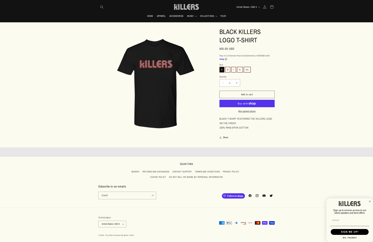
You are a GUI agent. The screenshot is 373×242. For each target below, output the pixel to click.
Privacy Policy (231, 171)
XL (240, 69)
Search (135, 171)
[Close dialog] (370, 201)
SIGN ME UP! (350, 232)
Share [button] (225, 137)
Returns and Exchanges (155, 171)
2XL (247, 69)
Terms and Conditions (207, 171)
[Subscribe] (152, 195)
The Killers (109, 235)
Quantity (223, 76)
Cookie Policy (158, 177)
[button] (101, 7)
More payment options (247, 111)
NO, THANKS (350, 238)
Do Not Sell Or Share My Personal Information (196, 177)
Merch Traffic (129, 235)
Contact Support (182, 171)
